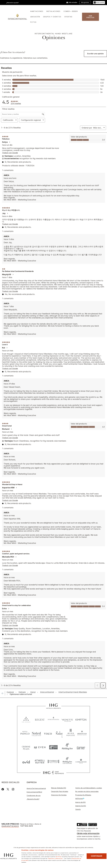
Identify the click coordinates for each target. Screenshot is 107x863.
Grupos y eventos (52, 17)
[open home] (3, 693)
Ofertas (68, 17)
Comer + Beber (71, 11)
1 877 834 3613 (26, 826)
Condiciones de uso (34, 795)
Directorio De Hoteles (59, 795)
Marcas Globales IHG (58, 788)
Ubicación (35, 17)
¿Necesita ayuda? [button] (12, 2)
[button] (99, 2)
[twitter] (8, 789)
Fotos (33, 22)
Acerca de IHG (80, 802)
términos (58, 856)
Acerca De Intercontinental (36, 788)
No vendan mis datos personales (87, 791)
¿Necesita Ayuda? (33, 799)
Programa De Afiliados (83, 795)
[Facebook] (3, 789)
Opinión (78, 809)
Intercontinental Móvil (34, 792)
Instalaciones (53, 11)
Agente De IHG (80, 806)
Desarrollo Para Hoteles (59, 791)
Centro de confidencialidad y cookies (88, 788)
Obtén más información (88, 833)
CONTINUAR (96, 856)
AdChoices (79, 798)
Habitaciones (36, 11)
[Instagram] (13, 789)
